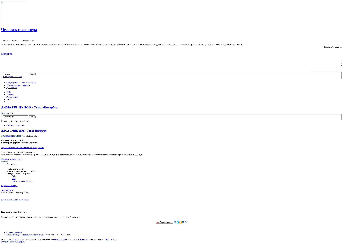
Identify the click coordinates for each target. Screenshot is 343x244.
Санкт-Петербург (28, 83)
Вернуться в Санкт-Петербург (15, 200)
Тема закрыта (7, 113)
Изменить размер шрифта (18, 85)
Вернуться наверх (9, 185)
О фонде (336, 61)
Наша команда (13, 235)
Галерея (10, 94)
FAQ (8, 92)
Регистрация (12, 97)
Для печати (11, 87)
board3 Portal (60, 239)
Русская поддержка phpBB (13, 242)
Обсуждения (12, 83)
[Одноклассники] (180, 222)
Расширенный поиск (12, 76)
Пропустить (6, 54)
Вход (8, 99)
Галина (17, 136)
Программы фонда (331, 63)
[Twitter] (177, 222)
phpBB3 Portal (81, 239)
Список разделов (14, 232)
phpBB (15, 239)
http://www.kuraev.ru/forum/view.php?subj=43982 (22, 147)
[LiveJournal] (186, 222)
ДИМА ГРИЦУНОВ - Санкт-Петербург (30, 107)
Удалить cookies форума (32, 235)
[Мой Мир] (183, 222)
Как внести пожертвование (327, 68)
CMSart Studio (109, 239)
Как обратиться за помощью (326, 65)
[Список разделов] (14, 23)
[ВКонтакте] (175, 222)
